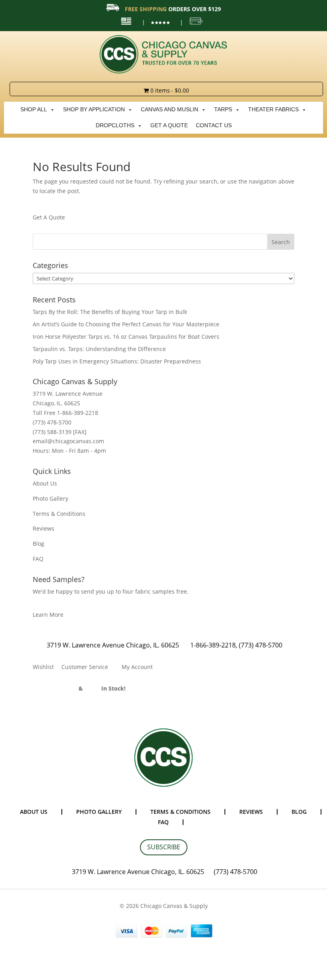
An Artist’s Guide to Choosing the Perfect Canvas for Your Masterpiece (126, 324)
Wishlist (43, 667)
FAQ (38, 558)
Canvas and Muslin (169, 109)
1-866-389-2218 (213, 645)
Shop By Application (94, 109)
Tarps (223, 109)
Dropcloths (115, 125)
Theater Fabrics (273, 109)
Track (93, 688)
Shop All (33, 109)
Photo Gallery (50, 498)
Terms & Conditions (59, 513)
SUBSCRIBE (163, 847)
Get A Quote (49, 217)
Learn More (48, 614)
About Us (45, 483)
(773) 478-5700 (260, 645)
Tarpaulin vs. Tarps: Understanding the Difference (99, 349)
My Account (137, 667)
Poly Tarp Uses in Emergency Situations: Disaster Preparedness (117, 361)
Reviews (43, 528)
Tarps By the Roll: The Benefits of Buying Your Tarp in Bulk (110, 312)
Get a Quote (169, 125)
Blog (38, 543)
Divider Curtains (55, 688)
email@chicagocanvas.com (68, 441)
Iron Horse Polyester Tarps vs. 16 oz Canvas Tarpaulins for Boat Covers (126, 336)
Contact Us (214, 125)
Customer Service (84, 667)
